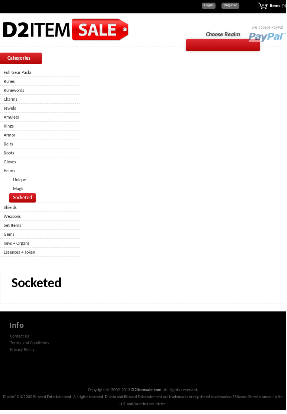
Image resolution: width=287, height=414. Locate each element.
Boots (9, 153)
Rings (9, 126)
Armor (9, 135)
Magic (18, 189)
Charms (10, 99)
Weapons (12, 216)
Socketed (22, 198)
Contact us (19, 336)
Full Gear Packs (18, 72)
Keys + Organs (16, 243)
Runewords (14, 90)
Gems (9, 234)
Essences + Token (19, 252)
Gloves (10, 162)
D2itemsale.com (146, 390)
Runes (9, 81)
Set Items (12, 225)
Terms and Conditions (29, 343)
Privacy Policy (22, 350)
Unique (19, 180)
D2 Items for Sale (65, 29)
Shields (10, 208)
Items (278, 6)
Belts (8, 144)
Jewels (10, 108)
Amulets (11, 117)
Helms (9, 171)
